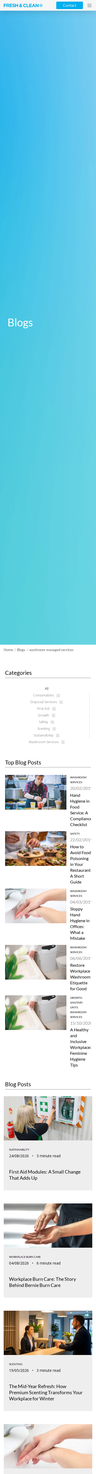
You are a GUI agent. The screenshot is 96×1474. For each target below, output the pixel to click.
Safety (75, 833)
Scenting (15, 1364)
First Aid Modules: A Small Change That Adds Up (45, 1175)
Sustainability (19, 1149)
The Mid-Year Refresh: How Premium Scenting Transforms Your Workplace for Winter (46, 1392)
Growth (76, 997)
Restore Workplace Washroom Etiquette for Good (80, 976)
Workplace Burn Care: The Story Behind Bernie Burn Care (42, 1282)
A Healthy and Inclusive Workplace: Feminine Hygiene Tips (80, 1047)
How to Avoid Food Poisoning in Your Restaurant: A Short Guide (81, 864)
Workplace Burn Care (25, 1256)
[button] (89, 5)
